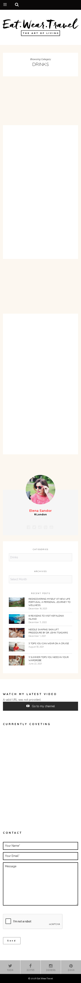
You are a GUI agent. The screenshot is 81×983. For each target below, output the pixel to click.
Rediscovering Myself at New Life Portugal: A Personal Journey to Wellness (49, 602)
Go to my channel (43, 706)
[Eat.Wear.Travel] (40, 26)
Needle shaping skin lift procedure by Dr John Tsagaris (48, 631)
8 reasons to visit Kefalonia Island (46, 617)
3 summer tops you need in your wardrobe (49, 659)
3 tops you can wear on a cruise (49, 643)
